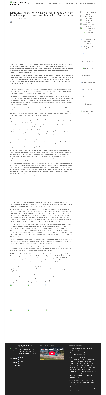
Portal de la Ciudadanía (86, 3)
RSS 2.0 (14, 366)
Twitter (14, 362)
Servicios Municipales (71, 3)
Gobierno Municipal (41, 3)
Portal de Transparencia (55, 3)
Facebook (13, 358)
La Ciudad (30, 3)
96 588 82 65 (25, 346)
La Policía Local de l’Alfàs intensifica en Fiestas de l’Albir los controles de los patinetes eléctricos (83, 376)
